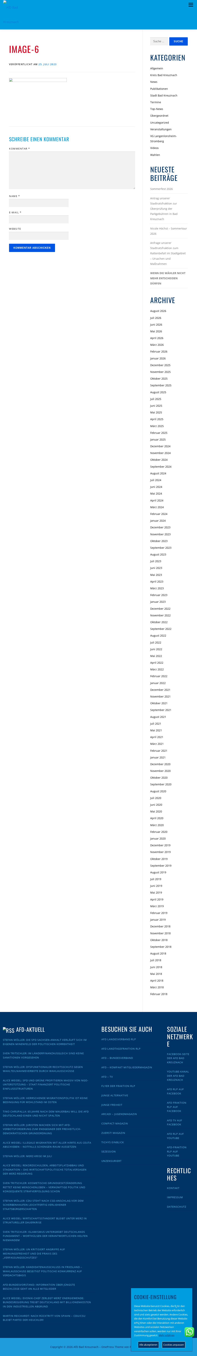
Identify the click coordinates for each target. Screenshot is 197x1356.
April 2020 (156, 818)
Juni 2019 (156, 886)
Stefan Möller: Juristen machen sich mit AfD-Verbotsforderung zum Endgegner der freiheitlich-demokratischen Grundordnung (42, 1129)
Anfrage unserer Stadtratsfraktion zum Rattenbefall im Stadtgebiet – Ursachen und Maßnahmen (168, 253)
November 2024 (160, 453)
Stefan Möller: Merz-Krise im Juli (27, 1156)
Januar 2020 (158, 838)
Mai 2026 (156, 331)
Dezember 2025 (160, 365)
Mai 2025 (156, 412)
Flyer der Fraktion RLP (118, 1086)
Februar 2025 (158, 433)
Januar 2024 (158, 520)
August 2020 (158, 791)
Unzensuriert (111, 1161)
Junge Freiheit (111, 1105)
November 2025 (160, 372)
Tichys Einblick (112, 1142)
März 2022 (157, 669)
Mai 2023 (156, 575)
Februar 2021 (158, 750)
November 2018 (160, 933)
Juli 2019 (155, 879)
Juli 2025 (155, 399)
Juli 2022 (155, 642)
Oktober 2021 (159, 703)
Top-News (156, 109)
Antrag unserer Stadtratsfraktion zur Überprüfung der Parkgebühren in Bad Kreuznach (164, 208)
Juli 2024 (155, 480)
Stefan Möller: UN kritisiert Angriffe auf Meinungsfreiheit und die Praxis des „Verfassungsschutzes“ (34, 1253)
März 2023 (157, 588)
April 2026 (156, 338)
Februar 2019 (158, 913)
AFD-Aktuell (30, 1029)
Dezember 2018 (160, 926)
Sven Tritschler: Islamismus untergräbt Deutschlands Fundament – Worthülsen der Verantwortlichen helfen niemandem (45, 1236)
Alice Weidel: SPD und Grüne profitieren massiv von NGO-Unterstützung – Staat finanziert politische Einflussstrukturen (45, 1084)
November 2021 (160, 696)
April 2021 (156, 737)
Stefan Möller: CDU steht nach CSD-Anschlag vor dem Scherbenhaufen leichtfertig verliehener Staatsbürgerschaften (43, 1205)
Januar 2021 (158, 757)
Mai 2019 (156, 892)
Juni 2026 (156, 324)
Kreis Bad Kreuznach (163, 75)
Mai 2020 (156, 811)
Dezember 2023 (160, 527)
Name (14, 196)
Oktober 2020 (159, 777)
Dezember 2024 (160, 446)
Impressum (175, 1197)
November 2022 (160, 615)
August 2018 (158, 953)
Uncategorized (159, 122)
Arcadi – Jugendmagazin (119, 1114)
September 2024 (160, 466)
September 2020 (160, 784)
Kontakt (173, 1188)
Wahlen (155, 155)
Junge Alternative (114, 1095)
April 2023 (156, 581)
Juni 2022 (156, 649)
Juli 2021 (155, 723)
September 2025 (160, 385)
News (153, 82)
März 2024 (157, 507)
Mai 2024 (156, 493)
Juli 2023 (155, 561)
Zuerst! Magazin (113, 1133)
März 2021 (157, 744)
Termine (155, 102)
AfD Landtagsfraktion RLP (121, 1048)
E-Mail (15, 212)
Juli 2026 (155, 318)
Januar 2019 (158, 919)
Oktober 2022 (159, 622)
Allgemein (156, 68)
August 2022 (158, 635)
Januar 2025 (158, 439)
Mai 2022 (156, 656)
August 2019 (158, 872)
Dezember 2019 (160, 845)
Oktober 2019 (159, 859)
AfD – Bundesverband (117, 1058)
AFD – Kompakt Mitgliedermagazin (126, 1067)
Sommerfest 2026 (161, 189)
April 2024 (156, 500)
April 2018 (156, 980)
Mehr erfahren (166, 1335)
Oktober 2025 (159, 378)
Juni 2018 (156, 967)
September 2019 (160, 865)
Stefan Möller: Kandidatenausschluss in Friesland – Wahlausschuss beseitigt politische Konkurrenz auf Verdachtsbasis (42, 1271)
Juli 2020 (155, 798)
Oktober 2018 (159, 940)
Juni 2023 (156, 568)
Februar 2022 (158, 676)
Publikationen (159, 89)
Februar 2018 (158, 994)
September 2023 (160, 548)
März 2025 (157, 426)
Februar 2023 (158, 595)
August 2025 (158, 392)
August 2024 (158, 473)
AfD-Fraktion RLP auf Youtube (177, 1151)
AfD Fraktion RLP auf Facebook (176, 1107)
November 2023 (160, 534)
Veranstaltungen (161, 129)
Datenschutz (176, 1206)
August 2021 (158, 717)
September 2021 (160, 710)
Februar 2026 (158, 351)
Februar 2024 (158, 514)
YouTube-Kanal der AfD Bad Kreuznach (178, 1076)
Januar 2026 (158, 358)
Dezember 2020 (160, 764)
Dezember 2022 (160, 608)
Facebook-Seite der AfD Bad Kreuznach (178, 1058)
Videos (154, 148)
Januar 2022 (158, 683)
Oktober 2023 (159, 541)
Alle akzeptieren (148, 1344)
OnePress (107, 1347)
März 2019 (157, 906)
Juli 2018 (155, 960)
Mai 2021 (156, 730)
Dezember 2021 (160, 690)
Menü (190, 5)
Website (15, 228)
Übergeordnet (159, 115)
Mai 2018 (156, 974)
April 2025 (156, 419)
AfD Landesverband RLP (118, 1039)
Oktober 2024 (159, 459)
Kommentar (19, 148)
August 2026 (158, 311)
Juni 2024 (156, 487)
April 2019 (156, 899)
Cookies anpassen (173, 1344)
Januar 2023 (158, 602)
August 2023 (158, 554)
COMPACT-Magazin (114, 1123)
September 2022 (160, 629)
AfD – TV (107, 1076)
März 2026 (157, 345)
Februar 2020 (158, 832)
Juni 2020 (156, 804)
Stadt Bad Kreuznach (163, 95)
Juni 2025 (156, 405)
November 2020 (160, 771)
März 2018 (157, 987)
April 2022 (156, 662)
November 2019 (160, 852)
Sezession (108, 1151)
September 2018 (160, 947)
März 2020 (157, 825)
